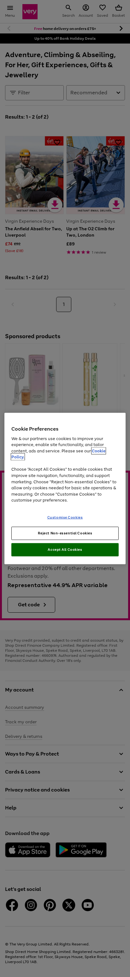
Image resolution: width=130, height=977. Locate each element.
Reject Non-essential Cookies (65, 533)
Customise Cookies (65, 517)
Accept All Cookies (65, 549)
